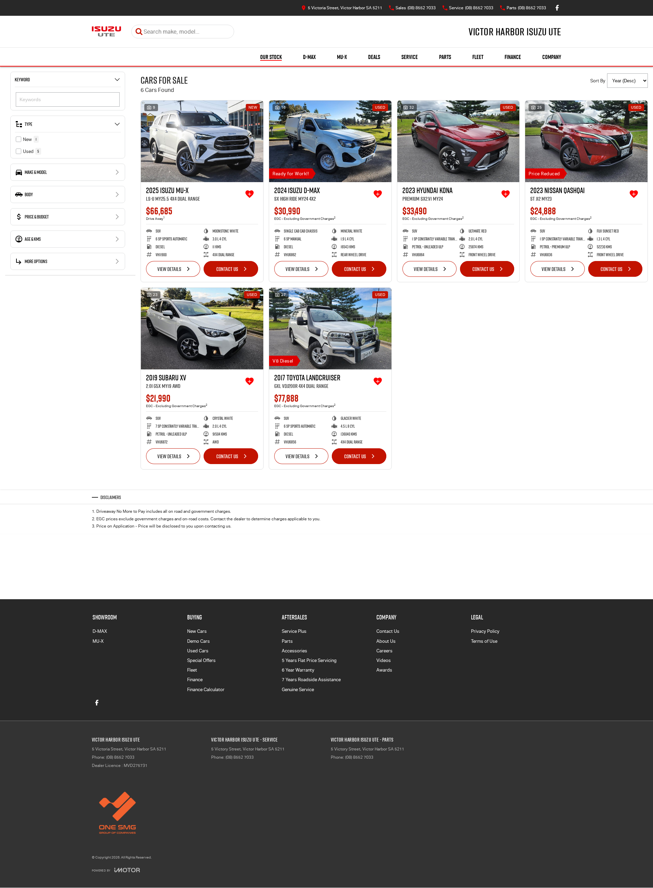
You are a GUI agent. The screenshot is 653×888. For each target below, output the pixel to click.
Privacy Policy (485, 631)
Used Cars (197, 650)
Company (551, 57)
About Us (386, 641)
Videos (383, 660)
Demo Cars (198, 641)
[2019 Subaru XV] (202, 328)
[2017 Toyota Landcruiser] (330, 328)
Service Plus (294, 631)
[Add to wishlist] (249, 194)
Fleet (477, 57)
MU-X (342, 57)
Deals (374, 57)
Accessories (294, 650)
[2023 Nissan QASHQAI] (586, 141)
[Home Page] (106, 31)
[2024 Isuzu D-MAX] (330, 141)
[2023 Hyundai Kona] (458, 141)
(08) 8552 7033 (120, 757)
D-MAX (309, 57)
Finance (513, 57)
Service (409, 57)
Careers (384, 650)
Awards (384, 670)
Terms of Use (484, 641)
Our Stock (271, 57)
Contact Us (227, 269)
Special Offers (201, 660)
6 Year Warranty (298, 670)
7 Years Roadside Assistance (311, 679)
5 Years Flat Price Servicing (309, 660)
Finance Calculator (206, 689)
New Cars (197, 631)
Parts (445, 57)
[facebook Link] (557, 7)
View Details (169, 269)
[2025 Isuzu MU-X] (202, 141)
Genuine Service (298, 689)
